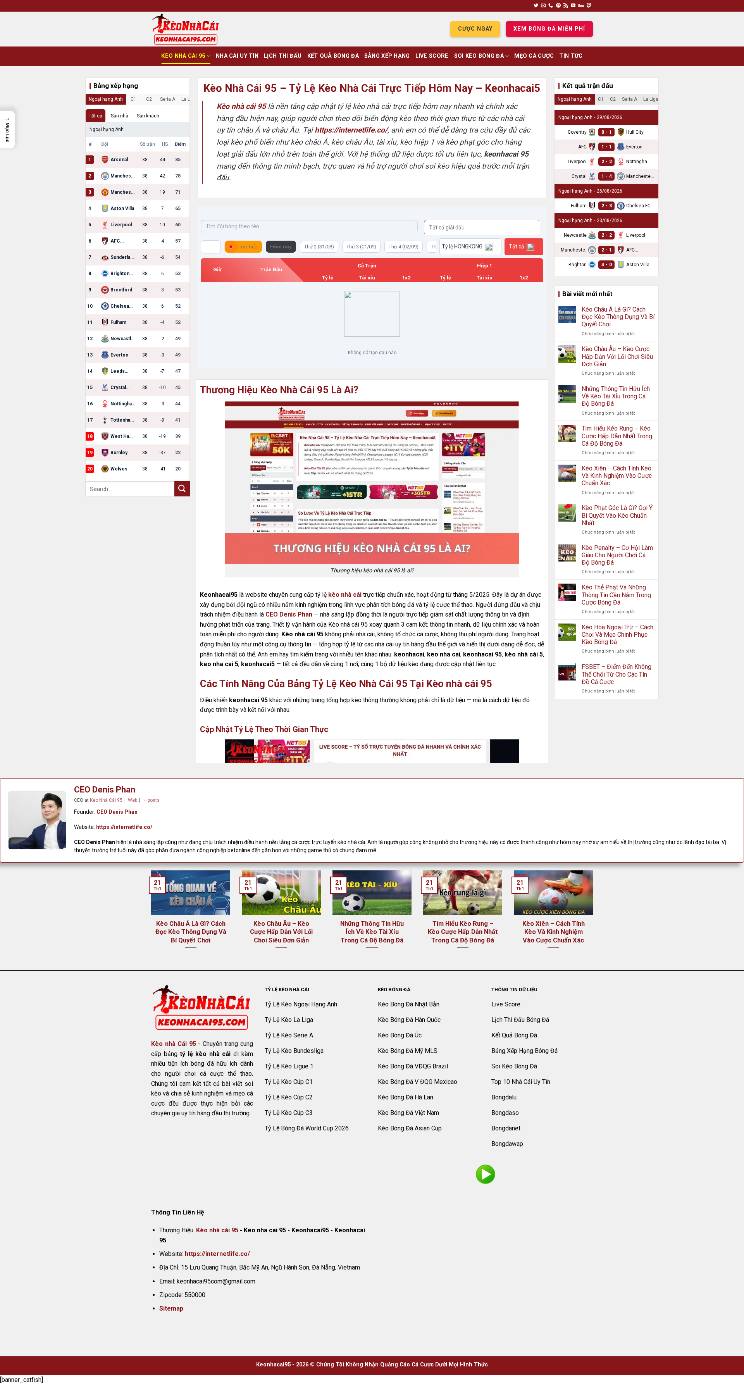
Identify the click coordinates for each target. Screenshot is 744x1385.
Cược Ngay (475, 29)
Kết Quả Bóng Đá (333, 56)
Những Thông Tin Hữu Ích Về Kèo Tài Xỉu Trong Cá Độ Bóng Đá (616, 396)
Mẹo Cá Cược (534, 56)
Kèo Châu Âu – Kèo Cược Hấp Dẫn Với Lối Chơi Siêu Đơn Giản (617, 356)
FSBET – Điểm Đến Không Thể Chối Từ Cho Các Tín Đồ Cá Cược (616, 674)
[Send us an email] (543, 6)
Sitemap (171, 1308)
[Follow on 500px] (581, 6)
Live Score (432, 56)
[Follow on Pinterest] (558, 6)
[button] (7, 129)
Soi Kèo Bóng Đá (479, 56)
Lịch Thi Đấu (282, 56)
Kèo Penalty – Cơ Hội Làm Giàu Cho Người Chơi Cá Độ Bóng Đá (617, 555)
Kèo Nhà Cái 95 (183, 56)
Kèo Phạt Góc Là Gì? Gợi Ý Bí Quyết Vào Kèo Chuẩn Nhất (617, 515)
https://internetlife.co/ (124, 827)
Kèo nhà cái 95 (217, 1230)
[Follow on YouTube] (573, 6)
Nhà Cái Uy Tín (237, 56)
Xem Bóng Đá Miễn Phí (549, 29)
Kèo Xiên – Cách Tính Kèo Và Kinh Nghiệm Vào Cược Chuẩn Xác (617, 476)
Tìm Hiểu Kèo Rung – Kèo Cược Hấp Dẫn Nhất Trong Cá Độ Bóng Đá (617, 436)
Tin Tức (570, 56)
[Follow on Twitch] (589, 6)
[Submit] (182, 488)
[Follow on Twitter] (536, 6)
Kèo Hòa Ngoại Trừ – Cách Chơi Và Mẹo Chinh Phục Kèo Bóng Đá (617, 635)
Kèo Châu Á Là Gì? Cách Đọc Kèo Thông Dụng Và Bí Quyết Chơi (618, 317)
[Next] (594, 920)
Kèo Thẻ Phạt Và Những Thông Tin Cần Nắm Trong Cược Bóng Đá (616, 595)
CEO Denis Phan (288, 614)
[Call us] (550, 6)
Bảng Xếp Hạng (387, 56)
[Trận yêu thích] (211, 246)
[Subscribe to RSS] (565, 6)
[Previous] (149, 920)
